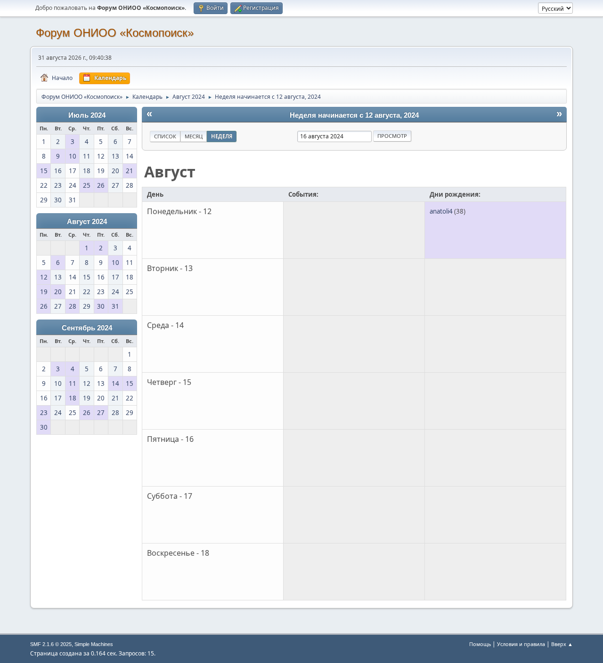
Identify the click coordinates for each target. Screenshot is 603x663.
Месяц (194, 136)
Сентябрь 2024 (87, 328)
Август (170, 171)
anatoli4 (441, 211)
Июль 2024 (87, 115)
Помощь (480, 643)
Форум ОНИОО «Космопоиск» (115, 32)
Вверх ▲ (562, 643)
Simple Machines (93, 644)
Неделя (221, 136)
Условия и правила (521, 643)
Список (165, 136)
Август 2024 (87, 221)
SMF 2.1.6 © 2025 (51, 644)
